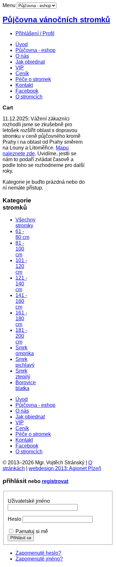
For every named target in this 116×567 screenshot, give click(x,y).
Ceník (22, 73)
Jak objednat (30, 62)
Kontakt (24, 85)
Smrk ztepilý (22, 373)
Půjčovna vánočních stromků (56, 19)
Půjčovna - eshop (35, 50)
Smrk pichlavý (24, 362)
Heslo (14, 519)
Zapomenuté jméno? (39, 559)
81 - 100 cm (19, 248)
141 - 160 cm (21, 301)
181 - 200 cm (21, 336)
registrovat (55, 481)
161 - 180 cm (21, 318)
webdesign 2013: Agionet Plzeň (65, 468)
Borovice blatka (25, 385)
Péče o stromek (33, 79)
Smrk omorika (24, 350)
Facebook (26, 91)
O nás (22, 56)
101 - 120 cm (21, 266)
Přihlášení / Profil (34, 33)
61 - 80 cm (22, 234)
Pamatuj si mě (31, 531)
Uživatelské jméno (29, 501)
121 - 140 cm (21, 283)
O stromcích (29, 96)
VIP (19, 67)
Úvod (21, 44)
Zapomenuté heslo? (38, 553)
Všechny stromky (25, 222)
